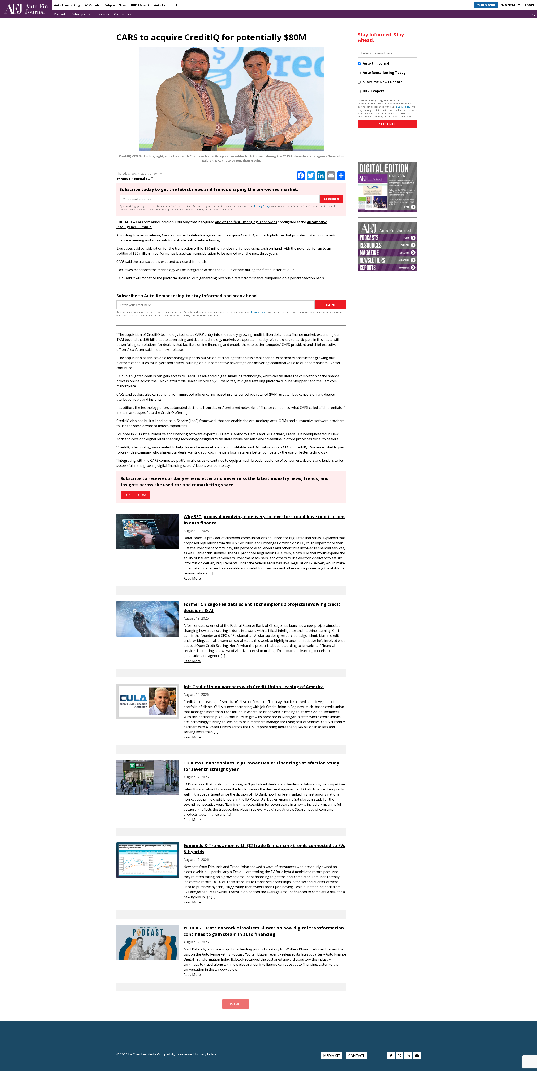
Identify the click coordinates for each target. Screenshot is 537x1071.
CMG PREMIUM (510, 5)
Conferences (122, 14)
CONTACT (356, 1055)
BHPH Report (140, 5)
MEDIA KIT (331, 1055)
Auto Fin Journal (165, 5)
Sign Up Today (135, 495)
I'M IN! (330, 305)
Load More (235, 1004)
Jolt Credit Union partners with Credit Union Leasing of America (254, 687)
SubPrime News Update (383, 82)
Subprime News (115, 5)
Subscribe (331, 199)
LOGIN (529, 5)
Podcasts (60, 14)
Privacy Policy (262, 206)
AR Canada (92, 5)
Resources (102, 14)
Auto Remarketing (67, 5)
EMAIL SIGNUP (486, 5)
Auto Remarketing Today (384, 72)
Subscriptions (81, 14)
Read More (192, 578)
